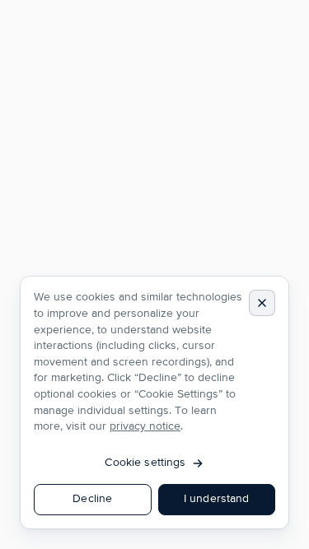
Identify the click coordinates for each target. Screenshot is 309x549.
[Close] (262, 303)
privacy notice (145, 426)
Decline (92, 499)
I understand (217, 499)
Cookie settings (145, 462)
